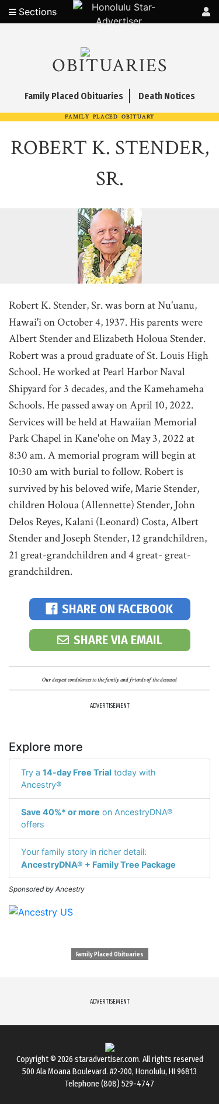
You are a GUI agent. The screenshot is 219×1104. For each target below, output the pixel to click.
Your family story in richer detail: (98, 858)
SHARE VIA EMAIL (118, 640)
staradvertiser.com (107, 1059)
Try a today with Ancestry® (88, 778)
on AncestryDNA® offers (97, 818)
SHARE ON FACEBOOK (117, 609)
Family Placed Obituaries (110, 954)
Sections (36, 12)
